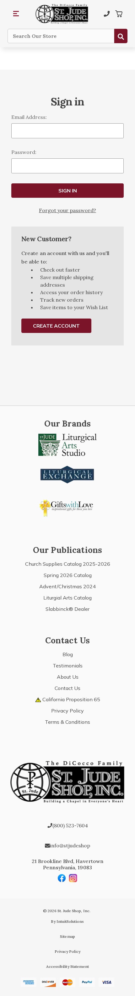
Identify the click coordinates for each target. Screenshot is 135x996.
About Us (67, 677)
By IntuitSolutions (67, 921)
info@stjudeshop (70, 845)
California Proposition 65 (70, 699)
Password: (23, 152)
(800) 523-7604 (70, 825)
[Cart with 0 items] (118, 14)
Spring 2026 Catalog (68, 575)
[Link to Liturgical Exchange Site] (67, 474)
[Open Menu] (16, 14)
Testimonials (68, 665)
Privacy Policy (67, 710)
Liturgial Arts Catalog (67, 598)
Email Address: (29, 117)
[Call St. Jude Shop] (107, 14)
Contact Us (67, 688)
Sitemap (67, 936)
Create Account (56, 326)
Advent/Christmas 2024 (67, 586)
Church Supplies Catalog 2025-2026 (67, 564)
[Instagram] (73, 878)
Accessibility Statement (67, 966)
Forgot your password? (67, 210)
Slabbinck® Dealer (67, 609)
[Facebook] (62, 878)
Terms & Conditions (67, 722)
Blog (67, 654)
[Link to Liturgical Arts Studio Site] (67, 444)
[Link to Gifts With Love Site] (67, 507)
